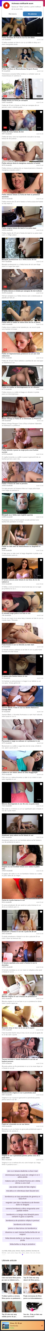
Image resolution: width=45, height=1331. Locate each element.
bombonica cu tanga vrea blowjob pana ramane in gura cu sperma (22, 1216)
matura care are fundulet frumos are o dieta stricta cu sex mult (22, 1182)
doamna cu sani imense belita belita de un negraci (22, 1233)
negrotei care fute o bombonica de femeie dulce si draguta (22, 1204)
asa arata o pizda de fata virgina (22, 1187)
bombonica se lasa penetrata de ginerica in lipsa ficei (22, 1198)
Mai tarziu (13, 14)
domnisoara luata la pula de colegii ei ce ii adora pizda (22, 1176)
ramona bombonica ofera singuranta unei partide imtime (22, 1210)
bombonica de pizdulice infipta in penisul (22, 1220)
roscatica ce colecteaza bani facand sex (22, 1191)
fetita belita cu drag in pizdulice (22, 1244)
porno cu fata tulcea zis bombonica (22, 1228)
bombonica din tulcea (22, 1224)
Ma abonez (32, 14)
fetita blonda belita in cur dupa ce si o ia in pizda (22, 1239)
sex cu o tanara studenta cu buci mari (22, 1171)
